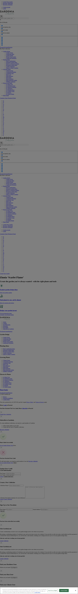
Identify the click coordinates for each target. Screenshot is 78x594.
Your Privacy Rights (52, 590)
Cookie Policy (37, 592)
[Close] (75, 590)
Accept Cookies (64, 590)
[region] (39, 590)
